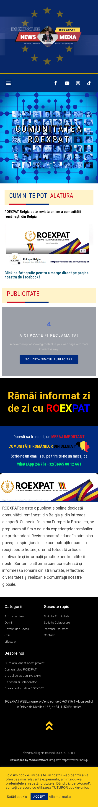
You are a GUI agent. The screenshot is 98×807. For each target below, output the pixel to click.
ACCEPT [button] (39, 796)
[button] (8, 83)
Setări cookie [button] (17, 797)
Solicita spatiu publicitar (48, 359)
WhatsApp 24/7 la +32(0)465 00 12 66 (48, 464)
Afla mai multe (60, 797)
